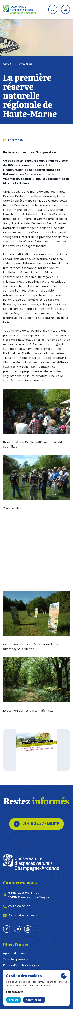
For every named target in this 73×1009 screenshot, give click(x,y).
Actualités (25, 63)
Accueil (7, 63)
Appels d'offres (14, 953)
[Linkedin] (17, 929)
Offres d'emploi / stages (21, 965)
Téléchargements (15, 959)
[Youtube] (27, 929)
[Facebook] (6, 929)
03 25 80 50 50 (19, 906)
